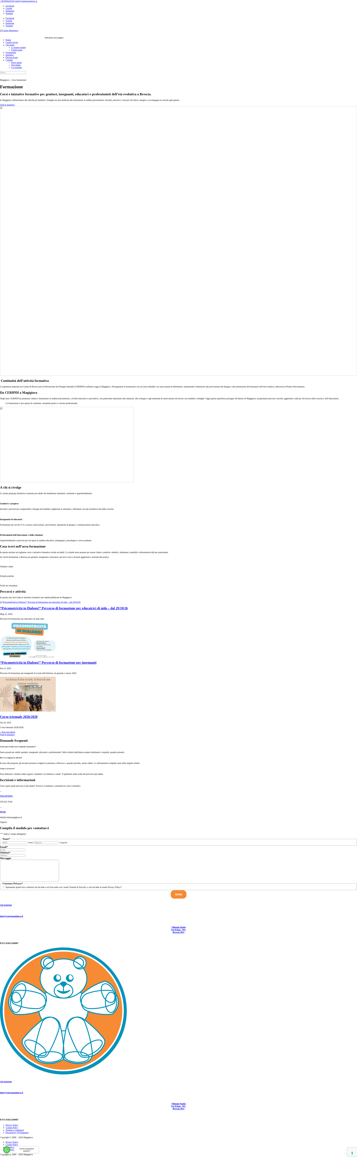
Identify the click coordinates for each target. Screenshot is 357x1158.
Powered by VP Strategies (17, 1132)
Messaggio (5, 858)
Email (4, 847)
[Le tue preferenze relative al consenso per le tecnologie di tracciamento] (352, 1153)
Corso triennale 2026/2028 (19, 716)
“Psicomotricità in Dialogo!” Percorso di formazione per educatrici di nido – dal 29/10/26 (64, 608)
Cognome (63, 843)
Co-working (16, 67)
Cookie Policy (12, 1127)
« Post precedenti (7, 732)
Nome (30, 843)
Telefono (5, 852)
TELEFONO (6, 796)
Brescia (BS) (178, 932)
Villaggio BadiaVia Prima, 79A (178, 928)
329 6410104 (6, 905)
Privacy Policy (12, 1125)
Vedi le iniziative (7, 105)
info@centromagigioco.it (11, 916)
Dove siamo (16, 62)
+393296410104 (7, 1)
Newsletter (16, 65)
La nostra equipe (18, 47)
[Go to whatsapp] (6, 1149)
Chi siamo (10, 45)
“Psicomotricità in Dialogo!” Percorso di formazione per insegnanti (48, 662)
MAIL (3, 812)
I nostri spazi (16, 50)
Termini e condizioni (15, 1130)
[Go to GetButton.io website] (6, 1155)
